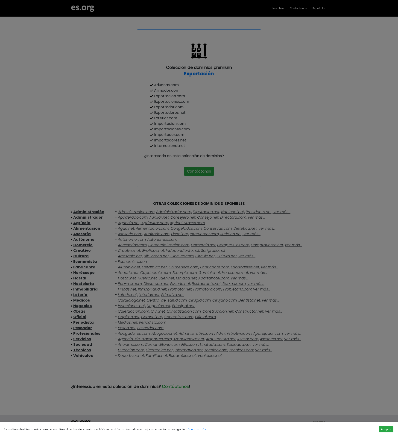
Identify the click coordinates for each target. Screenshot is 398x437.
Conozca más (196, 429)
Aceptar (386, 429)
